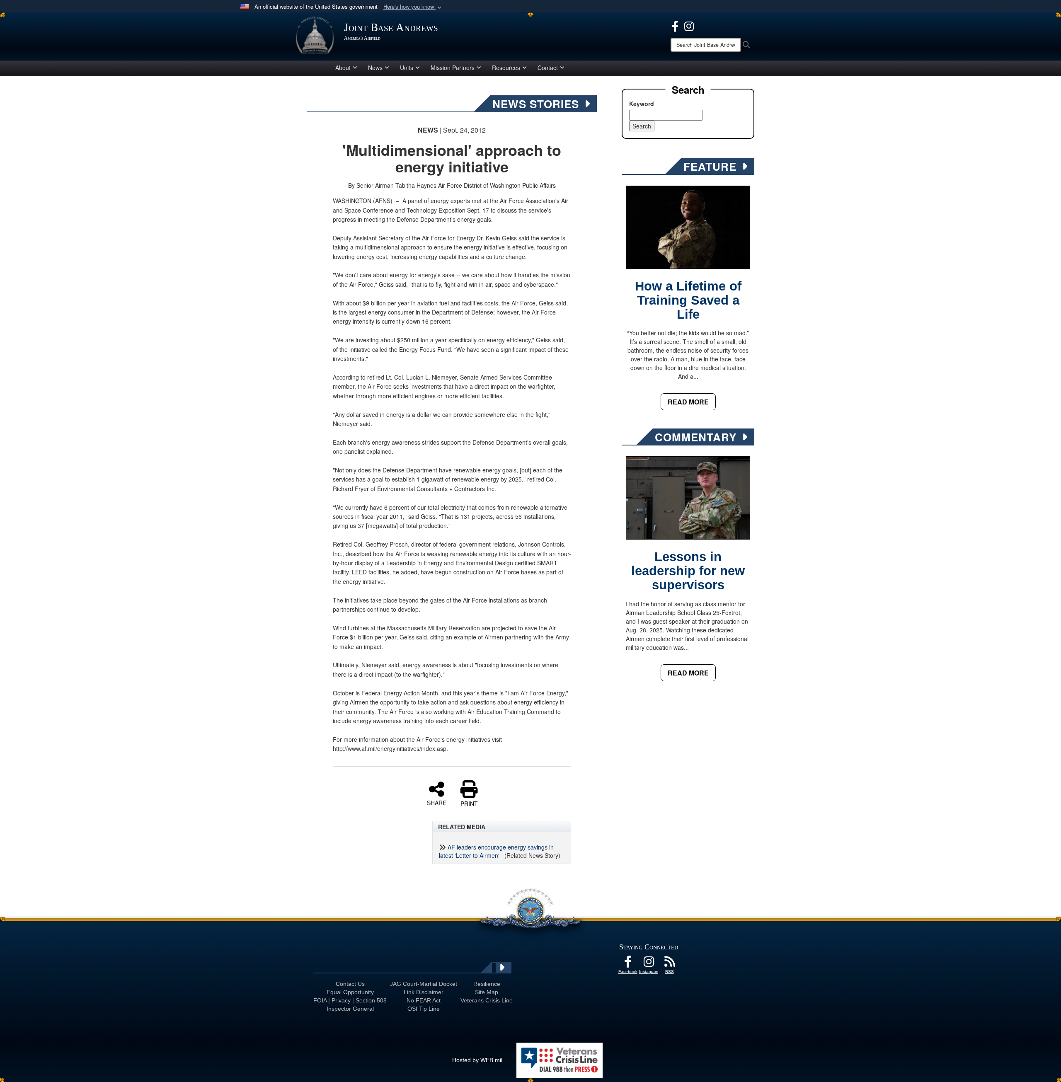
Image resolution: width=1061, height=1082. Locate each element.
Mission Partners (453, 67)
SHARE (436, 802)
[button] (413, 6)
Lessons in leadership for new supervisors (688, 570)
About (343, 67)
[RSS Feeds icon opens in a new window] (669, 964)
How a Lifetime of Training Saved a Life (688, 300)
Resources (506, 67)
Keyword (641, 103)
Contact (548, 67)
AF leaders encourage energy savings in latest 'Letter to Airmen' (496, 851)
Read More (688, 402)
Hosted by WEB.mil (477, 1060)
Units (406, 67)
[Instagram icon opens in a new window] (689, 25)
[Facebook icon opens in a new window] (675, 25)
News (375, 67)
